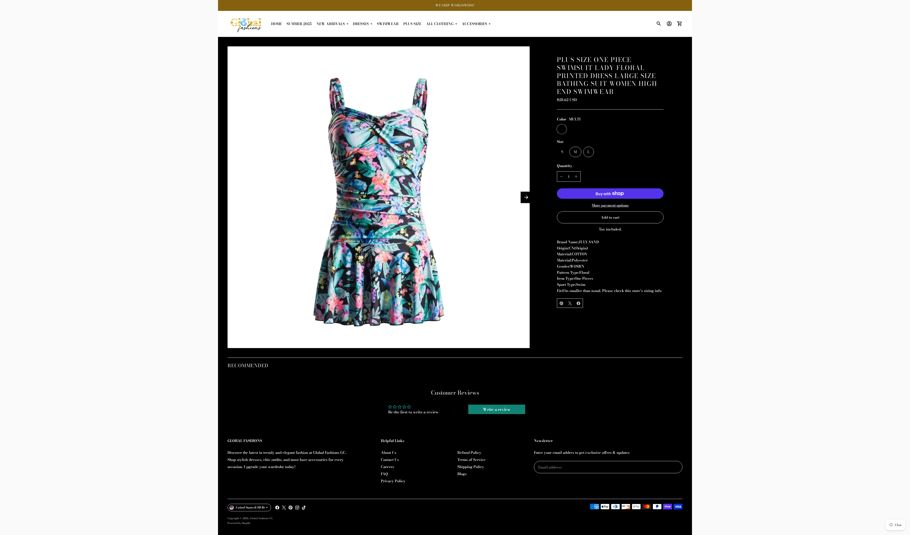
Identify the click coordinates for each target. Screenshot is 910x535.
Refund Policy (469, 452)
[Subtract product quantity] (561, 176)
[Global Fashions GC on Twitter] (284, 507)
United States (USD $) (250, 507)
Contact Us (390, 459)
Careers (387, 466)
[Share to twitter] (570, 303)
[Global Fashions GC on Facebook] (277, 507)
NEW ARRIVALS (330, 24)
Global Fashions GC (261, 518)
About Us (388, 452)
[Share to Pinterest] (561, 303)
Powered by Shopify (239, 523)
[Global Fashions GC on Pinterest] (290, 507)
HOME (276, 24)
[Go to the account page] (669, 23)
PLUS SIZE (412, 24)
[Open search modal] (659, 23)
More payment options (610, 205)
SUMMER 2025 (299, 24)
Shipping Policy (470, 466)
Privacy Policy (393, 481)
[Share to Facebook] (578, 303)
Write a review (496, 409)
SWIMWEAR (388, 24)
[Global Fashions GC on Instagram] (297, 507)
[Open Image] (379, 197)
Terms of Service (471, 459)
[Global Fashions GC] (246, 24)
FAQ (384, 474)
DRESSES (361, 24)
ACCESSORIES (474, 24)
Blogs (462, 474)
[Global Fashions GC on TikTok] (303, 507)
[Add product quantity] (576, 176)
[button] (526, 197)
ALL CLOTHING (440, 24)
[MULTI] (562, 129)
